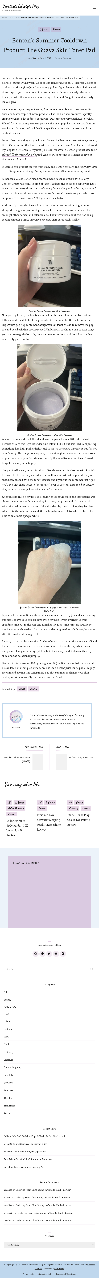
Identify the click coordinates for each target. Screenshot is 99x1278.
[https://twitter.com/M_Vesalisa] (49, 954)
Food (6, 1036)
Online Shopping (15, 808)
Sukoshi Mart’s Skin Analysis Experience (25, 1151)
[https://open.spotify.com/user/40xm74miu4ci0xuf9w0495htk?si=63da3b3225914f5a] (63, 954)
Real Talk (8, 1075)
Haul (6, 1044)
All (9, 802)
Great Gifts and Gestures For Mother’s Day (25, 1143)
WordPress (59, 1268)
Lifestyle (8, 1059)
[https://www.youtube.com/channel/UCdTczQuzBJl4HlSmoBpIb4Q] (56, 954)
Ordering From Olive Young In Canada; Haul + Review (43, 1189)
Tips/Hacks (9, 1105)
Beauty (79, 802)
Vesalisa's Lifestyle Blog (20, 6)
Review (33, 689)
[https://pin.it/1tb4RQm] (42, 954)
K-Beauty (43, 29)
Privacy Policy (29, 1274)
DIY (8, 1013)
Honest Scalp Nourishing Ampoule (22, 155)
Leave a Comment (63, 58)
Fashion (8, 1028)
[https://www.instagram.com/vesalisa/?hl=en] (35, 954)
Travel (7, 1113)
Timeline (8, 1098)
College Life (10, 1007)
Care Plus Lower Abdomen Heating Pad (24, 1166)
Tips (8, 1021)
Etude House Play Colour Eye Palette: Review (78, 819)
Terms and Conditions (66, 1274)
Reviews (56, 29)
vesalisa (32, 58)
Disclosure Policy (45, 1274)
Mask (22, 689)
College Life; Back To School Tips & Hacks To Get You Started (34, 1136)
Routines (8, 1090)
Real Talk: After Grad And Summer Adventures (28, 1159)
